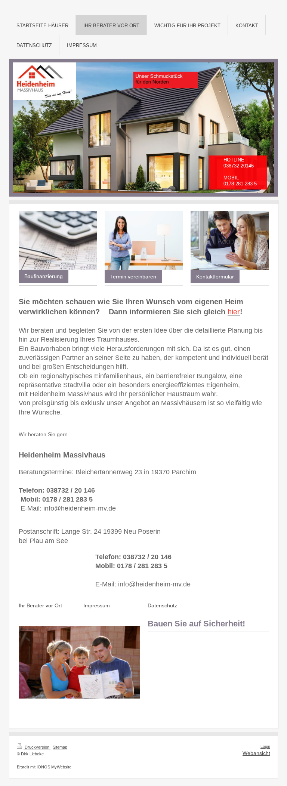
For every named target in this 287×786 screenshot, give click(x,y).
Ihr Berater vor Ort (40, 605)
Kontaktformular (215, 277)
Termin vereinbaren (133, 277)
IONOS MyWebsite (54, 767)
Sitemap (60, 747)
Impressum (96, 605)
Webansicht (256, 753)
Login (265, 746)
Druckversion (37, 747)
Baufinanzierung (43, 276)
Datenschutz (162, 605)
